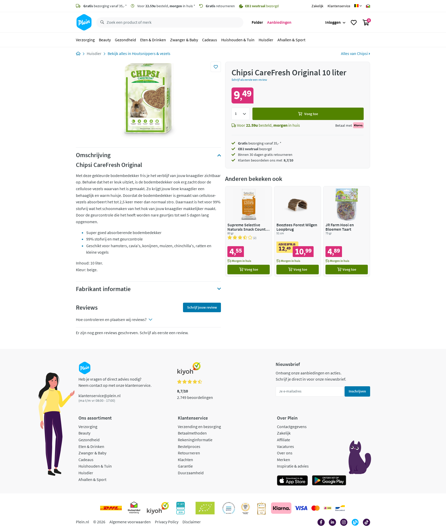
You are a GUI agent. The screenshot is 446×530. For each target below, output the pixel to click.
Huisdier (266, 39)
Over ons (284, 452)
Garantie (185, 466)
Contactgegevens (292, 426)
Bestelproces (189, 446)
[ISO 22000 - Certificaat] (229, 508)
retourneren (220, 6)
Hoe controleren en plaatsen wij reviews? (111, 319)
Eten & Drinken (153, 39)
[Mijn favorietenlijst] (354, 22)
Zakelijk (317, 6)
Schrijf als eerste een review (249, 80)
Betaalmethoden (192, 433)
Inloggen (333, 22)
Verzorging (85, 39)
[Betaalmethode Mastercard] (315, 508)
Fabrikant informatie (103, 289)
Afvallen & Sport (291, 39)
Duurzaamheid (191, 472)
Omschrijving (93, 155)
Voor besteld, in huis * (166, 6)
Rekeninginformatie (195, 439)
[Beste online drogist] (245, 508)
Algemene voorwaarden (130, 521)
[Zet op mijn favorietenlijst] (216, 67)
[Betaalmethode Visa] (300, 508)
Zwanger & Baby (184, 39)
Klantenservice (339, 6)
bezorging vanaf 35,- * (105, 6)
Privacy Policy (166, 521)
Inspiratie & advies (293, 466)
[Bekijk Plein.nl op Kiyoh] (158, 508)
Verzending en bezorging (199, 426)
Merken (283, 459)
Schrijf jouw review (202, 307)
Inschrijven (357, 391)
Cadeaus (209, 39)
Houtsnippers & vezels (151, 53)
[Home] (78, 53)
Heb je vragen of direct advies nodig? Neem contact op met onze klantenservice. (115, 382)
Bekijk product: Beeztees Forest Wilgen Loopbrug (297, 231)
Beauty (105, 39)
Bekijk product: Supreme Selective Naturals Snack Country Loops (248, 231)
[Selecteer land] (358, 6)
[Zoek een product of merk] (101, 22)
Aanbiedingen (279, 22)
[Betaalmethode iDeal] (327, 508)
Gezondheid (125, 39)
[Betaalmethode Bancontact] (340, 508)
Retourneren (189, 452)
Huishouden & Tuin (237, 39)
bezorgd (255, 149)
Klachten (185, 459)
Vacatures (285, 446)
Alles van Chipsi (355, 53)
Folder (257, 22)
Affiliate (283, 439)
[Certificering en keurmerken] (205, 508)
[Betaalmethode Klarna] (281, 508)
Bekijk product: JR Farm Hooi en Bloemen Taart (346, 231)
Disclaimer (191, 521)
